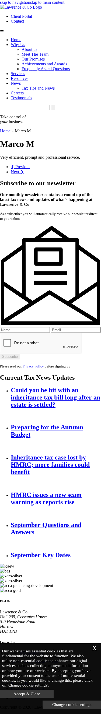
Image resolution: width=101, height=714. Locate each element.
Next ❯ (17, 171)
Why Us (18, 44)
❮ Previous (20, 166)
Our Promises (33, 59)
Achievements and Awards (44, 64)
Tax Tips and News (38, 88)
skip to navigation (15, 2)
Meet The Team (35, 54)
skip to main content (47, 2)
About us (29, 49)
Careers (17, 93)
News (16, 83)
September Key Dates (41, 555)
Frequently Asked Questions (46, 68)
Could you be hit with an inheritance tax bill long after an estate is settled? (55, 397)
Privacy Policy (33, 366)
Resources (19, 78)
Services (18, 73)
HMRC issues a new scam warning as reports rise (46, 498)
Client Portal (21, 16)
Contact (17, 21)
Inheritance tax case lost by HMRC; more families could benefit (50, 464)
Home (16, 39)
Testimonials (21, 98)
